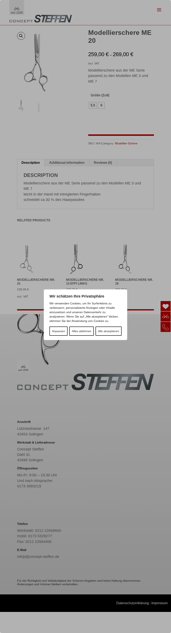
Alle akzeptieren (108, 331)
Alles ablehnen (81, 331)
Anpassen (58, 331)
